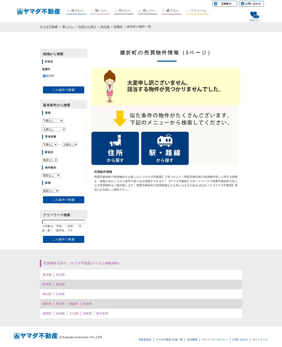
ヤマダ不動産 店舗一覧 (169, 339)
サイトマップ (260, 339)
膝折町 (50, 75)
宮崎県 (87, 313)
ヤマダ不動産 (49, 26)
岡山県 (47, 294)
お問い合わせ (253, 3)
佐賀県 (60, 313)
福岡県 (47, 313)
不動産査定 (145, 339)
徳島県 (47, 303)
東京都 (47, 274)
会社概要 (192, 339)
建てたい (172, 10)
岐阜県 (47, 284)
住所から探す (87, 26)
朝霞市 (118, 26)
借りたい (77, 10)
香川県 (60, 303)
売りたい (125, 10)
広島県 (60, 294)
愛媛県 (73, 303)
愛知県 (60, 284)
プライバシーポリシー (215, 339)
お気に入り (255, 20)
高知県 (87, 303)
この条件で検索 (63, 90)
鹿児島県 (102, 313)
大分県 (73, 313)
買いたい (101, 10)
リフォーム (198, 10)
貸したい (149, 10)
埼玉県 (105, 26)
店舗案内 (226, 3)
